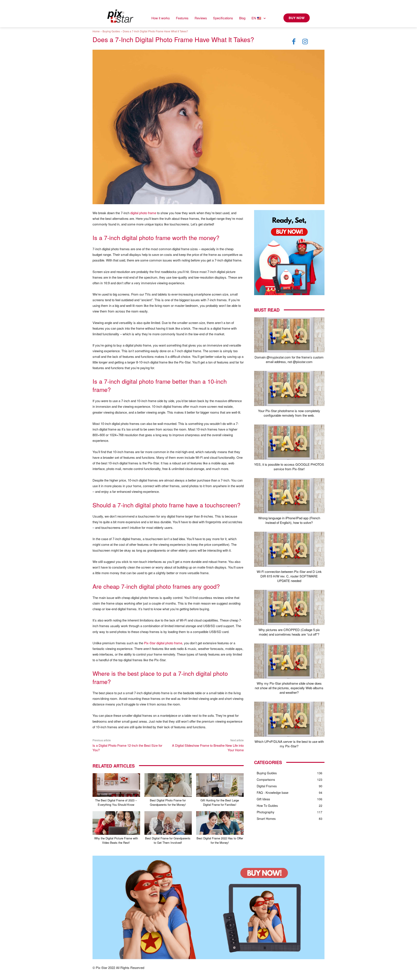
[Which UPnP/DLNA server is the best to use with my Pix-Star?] (289, 719)
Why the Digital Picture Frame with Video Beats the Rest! (116, 840)
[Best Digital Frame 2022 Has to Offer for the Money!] (220, 823)
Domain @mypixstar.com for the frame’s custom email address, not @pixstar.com (289, 359)
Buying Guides (111, 31)
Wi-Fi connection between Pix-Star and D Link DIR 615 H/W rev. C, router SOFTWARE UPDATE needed (289, 576)
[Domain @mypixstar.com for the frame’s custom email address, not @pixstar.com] (289, 334)
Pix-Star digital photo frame (163, 643)
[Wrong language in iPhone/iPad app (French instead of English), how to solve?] (289, 495)
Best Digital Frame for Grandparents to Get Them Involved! (167, 840)
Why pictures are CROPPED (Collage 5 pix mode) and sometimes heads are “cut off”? (289, 631)
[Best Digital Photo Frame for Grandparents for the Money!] (168, 785)
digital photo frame (143, 212)
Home (96, 31)
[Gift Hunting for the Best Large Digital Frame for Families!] (220, 785)
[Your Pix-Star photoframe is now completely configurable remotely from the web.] (289, 388)
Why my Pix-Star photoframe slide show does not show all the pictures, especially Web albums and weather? (289, 688)
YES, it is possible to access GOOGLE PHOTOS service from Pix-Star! (289, 466)
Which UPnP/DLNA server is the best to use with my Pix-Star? (289, 743)
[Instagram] (305, 41)
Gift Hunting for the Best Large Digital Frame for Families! (219, 802)
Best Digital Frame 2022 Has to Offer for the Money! (220, 840)
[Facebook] (293, 41)
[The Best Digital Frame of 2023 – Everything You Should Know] (116, 785)
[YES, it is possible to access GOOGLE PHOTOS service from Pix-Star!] (289, 442)
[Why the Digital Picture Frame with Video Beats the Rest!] (116, 823)
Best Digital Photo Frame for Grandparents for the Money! (168, 802)
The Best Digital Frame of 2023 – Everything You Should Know (116, 802)
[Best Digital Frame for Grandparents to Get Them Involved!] (168, 823)
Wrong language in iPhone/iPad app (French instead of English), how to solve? (289, 520)
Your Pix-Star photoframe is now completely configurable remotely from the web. (289, 413)
